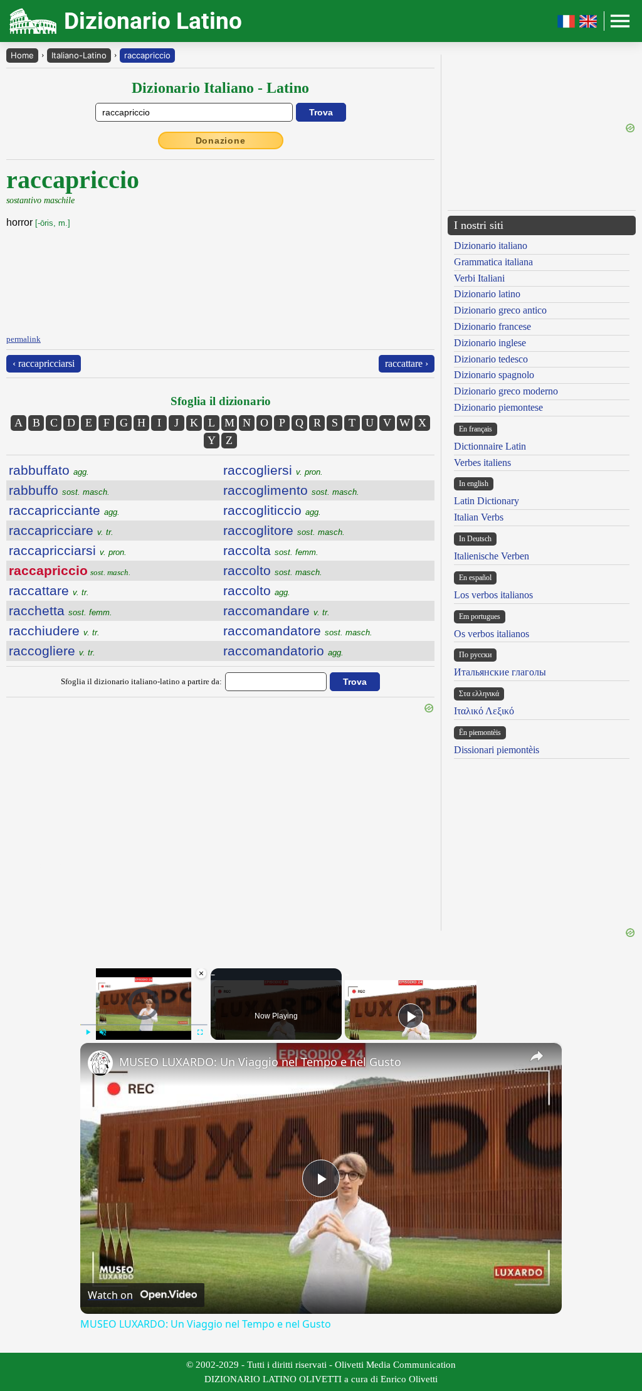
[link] (100, 1063)
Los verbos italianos (493, 595)
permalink (23, 339)
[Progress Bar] (144, 1024)
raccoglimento (291, 490)
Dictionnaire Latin (490, 446)
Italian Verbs (478, 517)
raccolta (270, 550)
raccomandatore (297, 630)
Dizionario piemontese (498, 407)
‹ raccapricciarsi (44, 363)
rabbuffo (59, 490)
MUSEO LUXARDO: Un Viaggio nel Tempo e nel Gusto (260, 1061)
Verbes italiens (482, 462)
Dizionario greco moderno (506, 391)
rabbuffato (49, 470)
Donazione (221, 140)
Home (22, 55)
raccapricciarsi (68, 550)
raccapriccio (147, 55)
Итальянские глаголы (500, 672)
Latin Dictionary (486, 500)
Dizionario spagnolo (494, 374)
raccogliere (52, 650)
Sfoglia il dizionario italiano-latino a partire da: (141, 681)
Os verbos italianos (491, 633)
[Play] (87, 1032)
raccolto (272, 570)
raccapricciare (61, 530)
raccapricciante (64, 510)
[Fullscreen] (200, 1032)
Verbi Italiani (479, 278)
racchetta (60, 610)
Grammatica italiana (493, 262)
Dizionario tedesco (491, 359)
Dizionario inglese (490, 342)
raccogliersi (273, 470)
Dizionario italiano (490, 245)
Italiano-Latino (79, 55)
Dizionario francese (492, 326)
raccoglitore (284, 530)
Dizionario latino (487, 293)
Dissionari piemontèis (496, 749)
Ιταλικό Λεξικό (484, 711)
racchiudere (54, 630)
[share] (536, 1056)
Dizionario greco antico (500, 310)
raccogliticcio (272, 510)
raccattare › (406, 363)
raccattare (49, 590)
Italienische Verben (491, 556)
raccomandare (276, 610)
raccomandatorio (283, 650)
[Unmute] (102, 1032)
